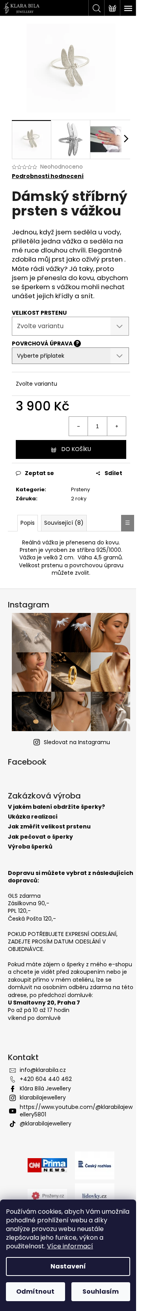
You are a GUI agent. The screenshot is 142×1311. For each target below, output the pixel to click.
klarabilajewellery (43, 1097)
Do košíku (76, 449)
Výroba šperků (30, 847)
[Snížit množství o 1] (78, 426)
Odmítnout (35, 1291)
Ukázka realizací (33, 817)
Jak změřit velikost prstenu (49, 827)
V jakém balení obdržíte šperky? (56, 807)
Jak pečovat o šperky (40, 837)
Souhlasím (100, 1291)
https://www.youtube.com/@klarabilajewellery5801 (76, 1110)
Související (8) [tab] (64, 523)
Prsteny (80, 489)
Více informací (70, 1246)
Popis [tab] (28, 523)
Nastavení (68, 1266)
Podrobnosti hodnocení (48, 176)
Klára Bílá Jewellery (45, 1088)
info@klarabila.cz (43, 1070)
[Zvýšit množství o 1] (116, 426)
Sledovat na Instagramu (77, 742)
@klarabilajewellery (45, 1123)
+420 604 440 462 (46, 1079)
